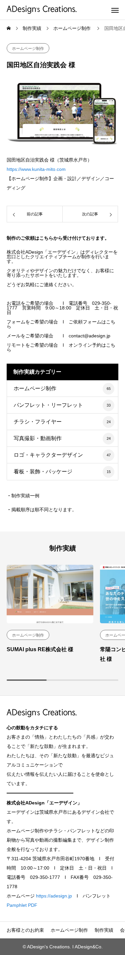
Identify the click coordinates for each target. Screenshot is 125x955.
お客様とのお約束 (25, 930)
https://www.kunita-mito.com (36, 169)
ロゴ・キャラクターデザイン (48, 455)
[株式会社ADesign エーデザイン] (42, 10)
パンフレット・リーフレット (48, 405)
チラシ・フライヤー (38, 421)
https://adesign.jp (54, 895)
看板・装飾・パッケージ (43, 471)
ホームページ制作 (28, 48)
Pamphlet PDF (22, 905)
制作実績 (104, 930)
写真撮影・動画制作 (38, 438)
